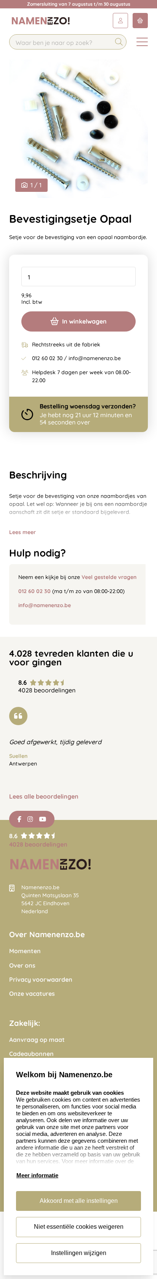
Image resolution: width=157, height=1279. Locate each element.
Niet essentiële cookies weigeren (78, 1226)
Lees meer (22, 532)
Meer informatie (37, 1175)
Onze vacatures (32, 993)
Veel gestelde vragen (109, 577)
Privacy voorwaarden (40, 979)
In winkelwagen (84, 321)
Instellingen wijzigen (78, 1253)
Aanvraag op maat (37, 1039)
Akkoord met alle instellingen (79, 1201)
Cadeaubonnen (31, 1053)
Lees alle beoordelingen (43, 796)
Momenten (25, 951)
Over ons (22, 965)
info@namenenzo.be (44, 605)
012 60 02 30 (34, 591)
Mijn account (120, 20)
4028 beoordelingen (38, 844)
